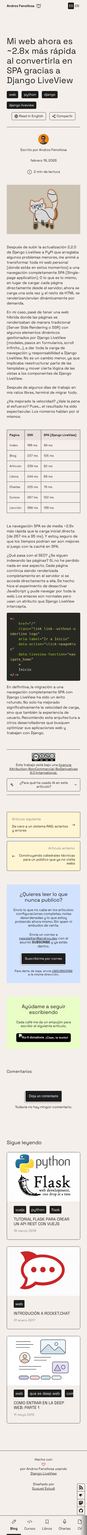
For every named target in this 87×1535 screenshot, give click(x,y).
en (77, 6)
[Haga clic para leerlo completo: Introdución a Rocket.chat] (43, 1288)
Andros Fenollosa (53, 150)
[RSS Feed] (81, 1487)
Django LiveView (43, 1473)
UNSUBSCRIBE (62, 971)
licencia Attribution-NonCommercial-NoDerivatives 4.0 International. (43, 769)
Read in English (31, 116)
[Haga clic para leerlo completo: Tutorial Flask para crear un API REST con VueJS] (43, 1195)
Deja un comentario (43, 1096)
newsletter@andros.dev (38, 938)
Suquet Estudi (43, 1489)
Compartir (65, 116)
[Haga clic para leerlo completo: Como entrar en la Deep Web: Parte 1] (43, 1379)
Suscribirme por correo (43, 958)
